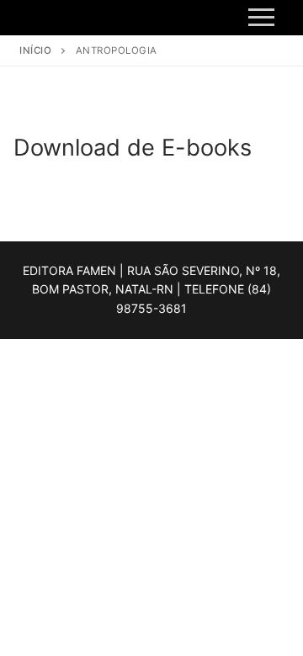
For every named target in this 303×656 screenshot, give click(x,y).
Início (35, 50)
